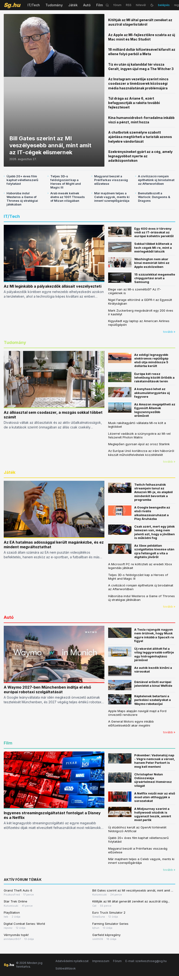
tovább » (169, 331)
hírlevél (141, 5)
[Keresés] (107, 5)
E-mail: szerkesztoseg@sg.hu (146, 961)
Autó (87, 5)
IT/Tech (34, 5)
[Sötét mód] (152, 5)
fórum (117, 5)
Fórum (117, 961)
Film (99, 5)
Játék (73, 5)
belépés (164, 5)
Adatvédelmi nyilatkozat (72, 961)
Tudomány (54, 5)
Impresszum (100, 961)
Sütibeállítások (65, 968)
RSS (128, 5)
